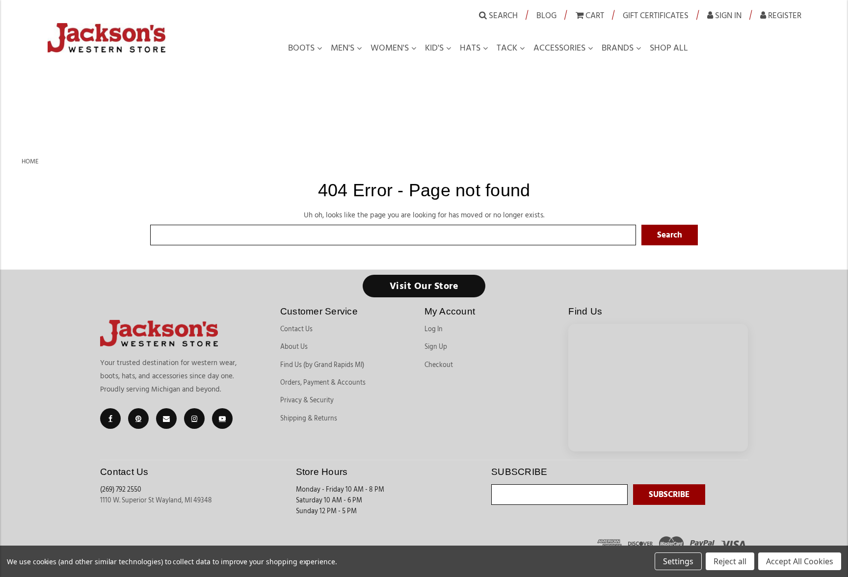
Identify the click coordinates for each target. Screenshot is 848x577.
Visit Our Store (424, 286)
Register (783, 15)
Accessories (559, 48)
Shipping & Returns (308, 418)
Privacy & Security (307, 400)
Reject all (730, 561)
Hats (470, 48)
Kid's (434, 48)
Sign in (727, 15)
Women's (390, 48)
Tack (507, 48)
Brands (618, 48)
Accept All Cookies (799, 561)
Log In (433, 329)
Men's (342, 48)
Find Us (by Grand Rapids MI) (322, 365)
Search (502, 15)
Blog (546, 15)
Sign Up (435, 346)
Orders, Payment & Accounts (323, 382)
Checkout (438, 365)
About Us (294, 346)
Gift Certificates (656, 15)
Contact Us (296, 329)
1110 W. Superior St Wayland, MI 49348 (156, 500)
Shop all (669, 48)
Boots (301, 48)
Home (30, 161)
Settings (678, 561)
